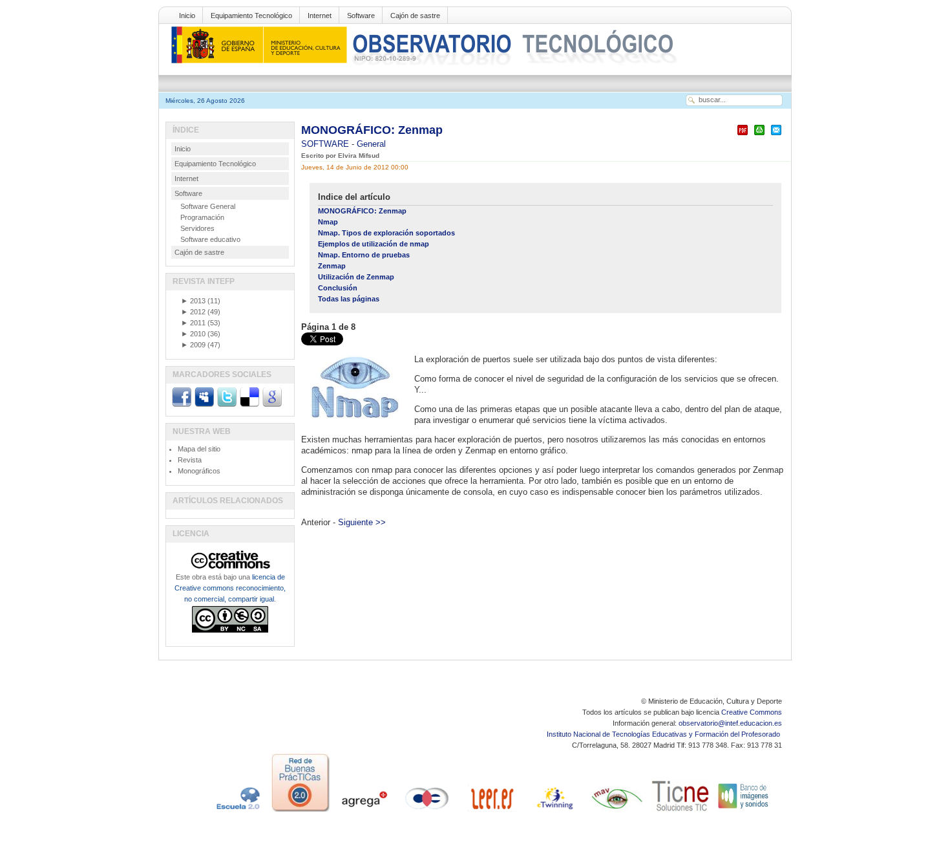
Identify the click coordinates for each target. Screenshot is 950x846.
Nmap (328, 222)
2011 (193, 323)
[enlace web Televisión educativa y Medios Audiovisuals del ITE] (617, 812)
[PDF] (742, 135)
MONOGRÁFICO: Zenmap (372, 130)
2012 (193, 312)
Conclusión (337, 288)
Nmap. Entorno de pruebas (364, 255)
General (371, 144)
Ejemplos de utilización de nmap (373, 244)
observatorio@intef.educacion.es (730, 723)
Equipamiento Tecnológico (251, 15)
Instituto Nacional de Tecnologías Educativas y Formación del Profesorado (664, 734)
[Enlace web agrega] (364, 812)
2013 (193, 301)
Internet (320, 15)
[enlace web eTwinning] (554, 812)
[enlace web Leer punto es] (490, 812)
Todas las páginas (348, 299)
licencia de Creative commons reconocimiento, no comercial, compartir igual (230, 588)
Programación (202, 217)
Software (361, 15)
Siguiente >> (362, 522)
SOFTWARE (326, 144)
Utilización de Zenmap (356, 277)
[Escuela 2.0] (237, 812)
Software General (207, 206)
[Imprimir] (759, 135)
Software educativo (210, 239)
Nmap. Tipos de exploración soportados (386, 233)
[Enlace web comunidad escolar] (427, 812)
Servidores (197, 228)
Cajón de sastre (415, 15)
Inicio (187, 15)
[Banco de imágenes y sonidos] (744, 812)
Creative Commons (751, 712)
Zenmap (332, 266)
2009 (193, 345)
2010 (193, 334)
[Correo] (776, 135)
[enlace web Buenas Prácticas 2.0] (300, 812)
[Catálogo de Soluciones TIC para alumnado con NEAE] (680, 812)
